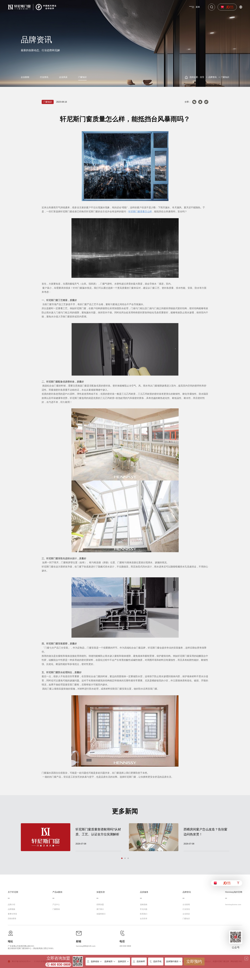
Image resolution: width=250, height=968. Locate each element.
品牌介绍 (11, 904)
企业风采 (63, 77)
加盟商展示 (101, 914)
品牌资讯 (212, 77)
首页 (202, 77)
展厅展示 (100, 909)
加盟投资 (100, 892)
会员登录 (143, 918)
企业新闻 (25, 77)
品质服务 (144, 892)
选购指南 (143, 904)
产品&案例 (57, 892)
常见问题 (143, 909)
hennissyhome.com (233, 904)
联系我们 (143, 914)
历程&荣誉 (12, 918)
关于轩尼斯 (13, 892)
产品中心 (56, 904)
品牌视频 (11, 909)
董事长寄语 (12, 914)
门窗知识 (82, 77)
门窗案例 (56, 909)
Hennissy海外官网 (233, 892)
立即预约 (194, 961)
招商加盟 (100, 904)
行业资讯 (44, 77)
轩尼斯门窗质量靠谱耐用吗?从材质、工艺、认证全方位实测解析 (98, 832)
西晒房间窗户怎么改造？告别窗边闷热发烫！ (205, 832)
